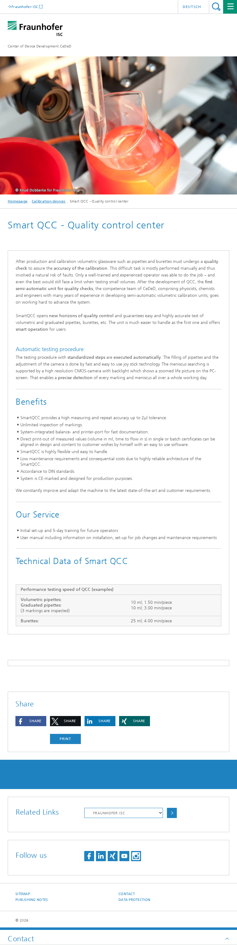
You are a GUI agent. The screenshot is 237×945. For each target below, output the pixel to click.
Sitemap (22, 894)
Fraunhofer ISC (24, 7)
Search (216, 6)
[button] (30, 721)
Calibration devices (49, 201)
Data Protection (134, 900)
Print (65, 739)
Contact (126, 894)
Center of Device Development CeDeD (39, 46)
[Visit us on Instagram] (136, 856)
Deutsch (192, 7)
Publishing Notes (31, 900)
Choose (172, 813)
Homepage (17, 201)
